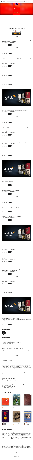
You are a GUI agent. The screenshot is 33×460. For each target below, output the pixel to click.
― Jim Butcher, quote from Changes (7, 387)
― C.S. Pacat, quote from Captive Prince (7, 360)
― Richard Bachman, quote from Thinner (7, 343)
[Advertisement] (16, 21)
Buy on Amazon (17, 33)
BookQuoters (4, 1)
